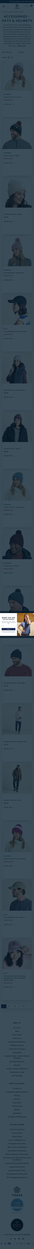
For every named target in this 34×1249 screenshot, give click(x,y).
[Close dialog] (33, 613)
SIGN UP (8, 629)
